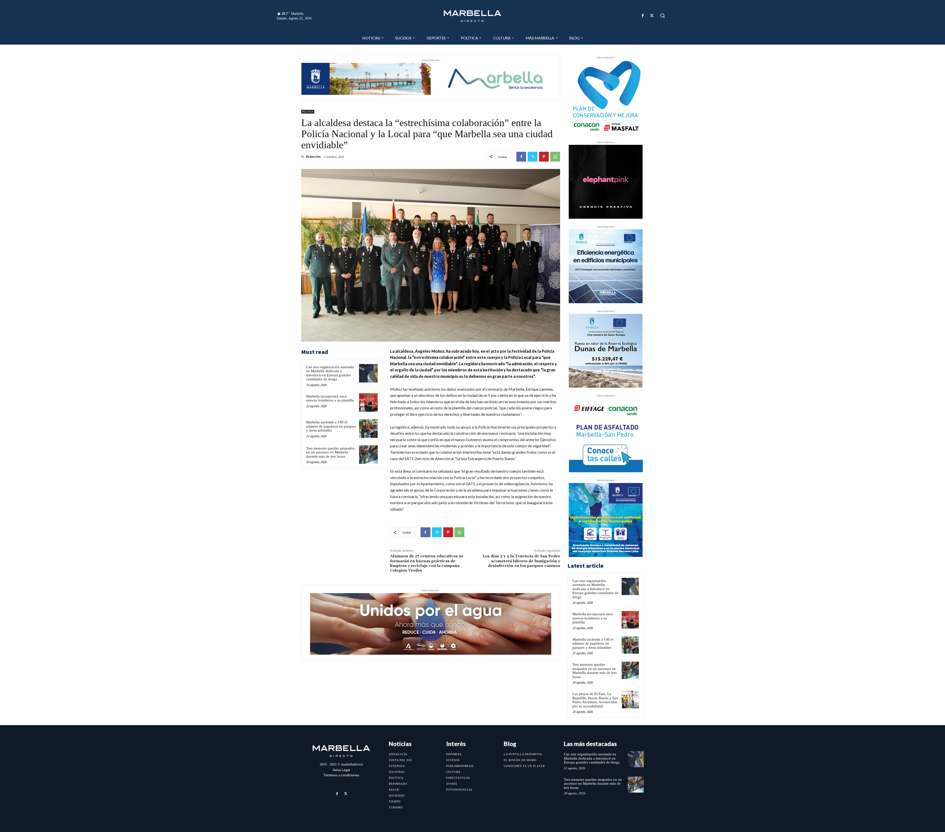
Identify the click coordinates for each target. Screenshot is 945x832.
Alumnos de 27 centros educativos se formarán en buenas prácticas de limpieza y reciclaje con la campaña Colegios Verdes (426, 563)
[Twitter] (652, 15)
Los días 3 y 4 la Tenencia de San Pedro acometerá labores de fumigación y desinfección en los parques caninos (521, 561)
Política (307, 111)
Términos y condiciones (341, 775)
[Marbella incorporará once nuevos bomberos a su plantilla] (368, 402)
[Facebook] (643, 15)
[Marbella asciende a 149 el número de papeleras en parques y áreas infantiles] (368, 428)
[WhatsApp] (555, 157)
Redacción (313, 156)
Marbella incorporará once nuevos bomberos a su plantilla (330, 398)
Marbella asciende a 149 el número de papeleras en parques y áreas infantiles (331, 426)
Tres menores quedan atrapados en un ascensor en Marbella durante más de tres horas (330, 452)
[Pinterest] (544, 157)
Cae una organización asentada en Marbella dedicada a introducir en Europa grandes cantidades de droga (330, 373)
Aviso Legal (341, 770)
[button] (662, 15)
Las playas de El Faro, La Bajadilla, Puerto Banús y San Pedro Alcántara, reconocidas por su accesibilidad (595, 700)
